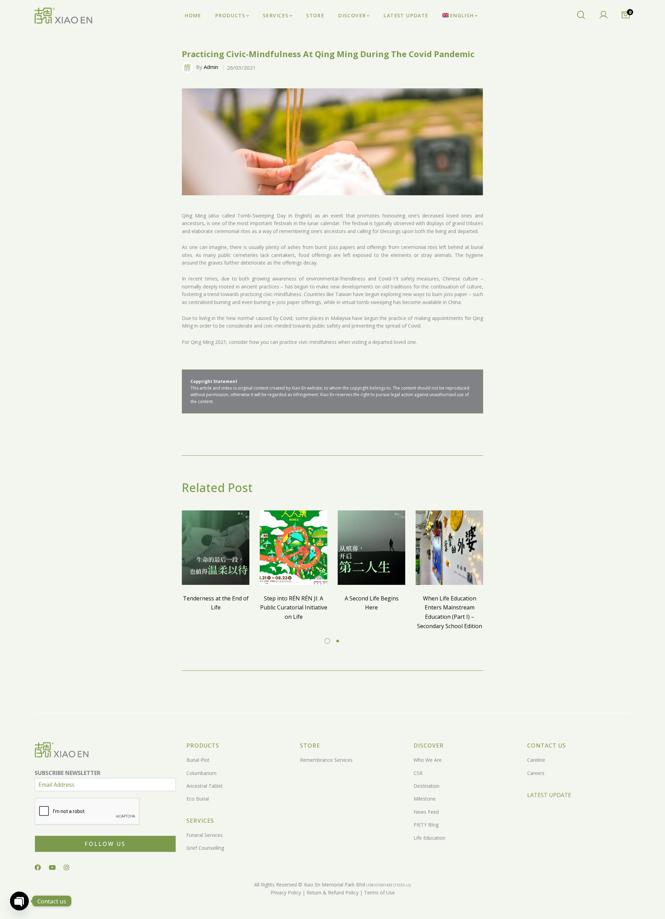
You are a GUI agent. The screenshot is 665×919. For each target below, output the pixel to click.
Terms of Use (379, 892)
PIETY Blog (426, 824)
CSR (418, 773)
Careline (536, 760)
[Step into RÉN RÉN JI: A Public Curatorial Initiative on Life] (293, 547)
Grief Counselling (205, 848)
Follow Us (105, 844)
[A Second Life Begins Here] (371, 547)
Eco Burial (197, 798)
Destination (427, 786)
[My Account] (603, 15)
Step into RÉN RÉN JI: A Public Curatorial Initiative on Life (293, 608)
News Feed (426, 812)
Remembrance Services (326, 760)
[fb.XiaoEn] (38, 867)
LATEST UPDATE (549, 795)
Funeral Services (204, 835)
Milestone (425, 798)
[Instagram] (66, 867)
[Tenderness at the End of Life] (215, 547)
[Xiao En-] (63, 16)
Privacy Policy (286, 892)
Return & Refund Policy (331, 892)
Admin (211, 66)
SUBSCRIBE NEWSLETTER (67, 773)
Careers (535, 773)
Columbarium (201, 773)
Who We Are (428, 760)
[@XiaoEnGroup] (52, 867)
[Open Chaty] (19, 901)
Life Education (429, 838)
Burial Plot (198, 760)
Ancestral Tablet (204, 786)
